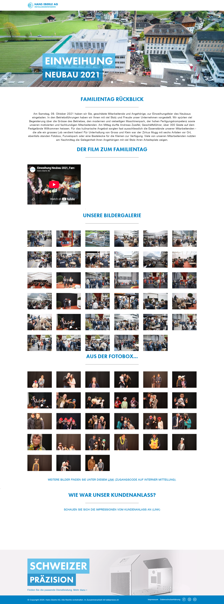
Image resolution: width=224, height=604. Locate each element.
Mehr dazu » (80, 589)
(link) (156, 509)
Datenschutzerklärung (170, 599)
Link (111, 479)
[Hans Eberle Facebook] (184, 600)
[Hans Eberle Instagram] (189, 600)
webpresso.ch (112, 600)
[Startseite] (42, 5)
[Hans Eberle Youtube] (195, 600)
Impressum (153, 599)
